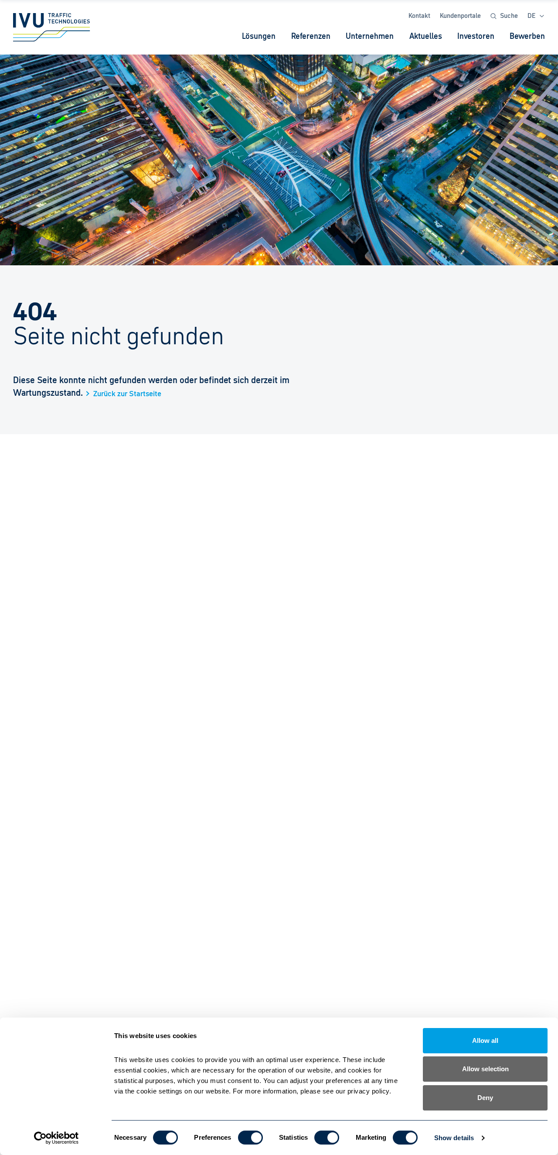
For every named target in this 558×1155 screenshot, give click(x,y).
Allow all (485, 1040)
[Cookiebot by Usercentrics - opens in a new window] (56, 1138)
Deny (485, 1097)
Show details (454, 1137)
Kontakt (419, 16)
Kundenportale (460, 16)
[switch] (250, 1138)
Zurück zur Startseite (127, 394)
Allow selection (485, 1069)
